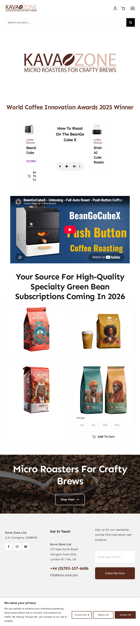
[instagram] (17, 546)
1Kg (82, 425)
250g (105, 425)
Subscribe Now (115, 573)
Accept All (125, 614)
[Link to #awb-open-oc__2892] (132, 8)
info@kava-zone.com (64, 575)
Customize (80, 614)
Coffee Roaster (30, 141)
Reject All (103, 614)
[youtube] (25, 546)
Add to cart (36, 175)
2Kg (94, 425)
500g (116, 425)
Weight (80, 417)
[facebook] (8, 546)
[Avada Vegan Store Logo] (21, 5)
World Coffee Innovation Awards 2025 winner (69, 107)
